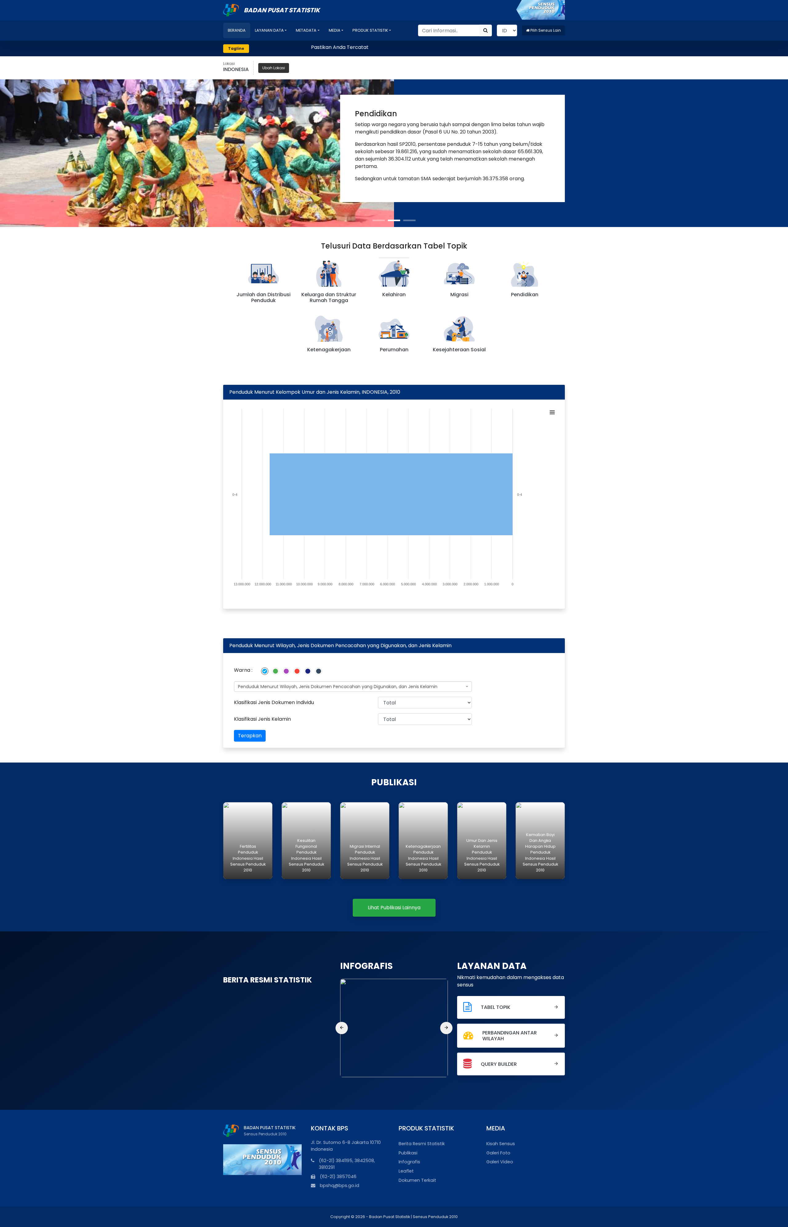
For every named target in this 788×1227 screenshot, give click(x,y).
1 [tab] (378, 220)
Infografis (409, 1162)
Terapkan (250, 735)
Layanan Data (269, 30)
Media (334, 30)
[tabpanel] (394, 153)
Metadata (306, 30)
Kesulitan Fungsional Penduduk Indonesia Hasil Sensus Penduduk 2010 (306, 855)
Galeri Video (499, 1162)
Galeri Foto (498, 1153)
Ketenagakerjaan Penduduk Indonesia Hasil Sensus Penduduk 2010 (423, 858)
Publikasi (408, 1153)
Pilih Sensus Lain (545, 30)
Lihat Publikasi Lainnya (394, 907)
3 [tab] (409, 220)
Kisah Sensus (500, 1144)
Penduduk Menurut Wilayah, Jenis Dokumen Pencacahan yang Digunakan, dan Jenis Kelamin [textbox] (337, 686)
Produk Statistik (370, 30)
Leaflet (406, 1171)
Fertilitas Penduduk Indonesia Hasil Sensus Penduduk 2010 (248, 858)
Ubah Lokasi (273, 67)
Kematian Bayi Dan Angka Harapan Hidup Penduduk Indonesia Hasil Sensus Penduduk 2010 (540, 852)
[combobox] (353, 686)
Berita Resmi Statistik (422, 1144)
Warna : (243, 670)
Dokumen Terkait (417, 1180)
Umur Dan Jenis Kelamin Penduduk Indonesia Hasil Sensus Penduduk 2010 (482, 855)
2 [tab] (394, 220)
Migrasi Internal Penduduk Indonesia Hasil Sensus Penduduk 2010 (365, 858)
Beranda (237, 30)
